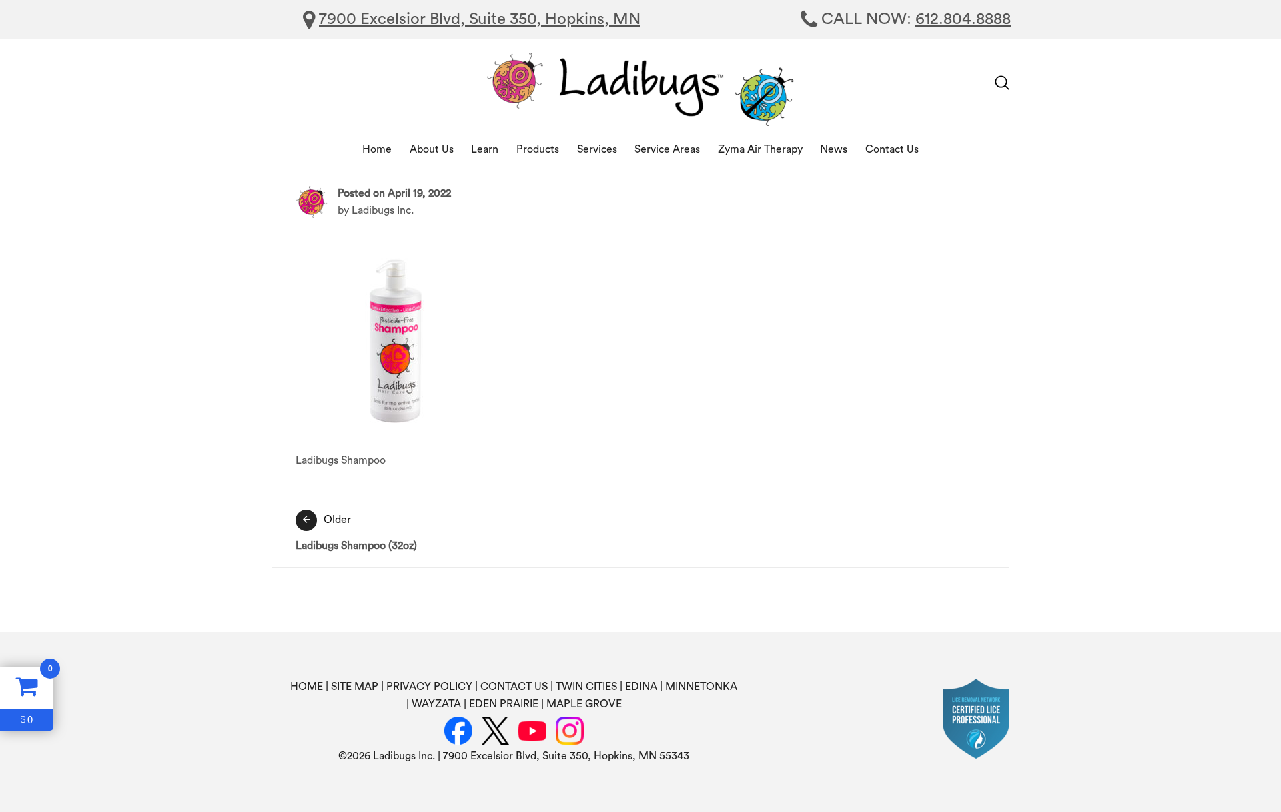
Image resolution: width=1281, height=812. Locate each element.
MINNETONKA (701, 686)
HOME (306, 686)
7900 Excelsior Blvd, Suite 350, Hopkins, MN (479, 19)
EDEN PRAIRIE (503, 704)
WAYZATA (436, 704)
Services (597, 149)
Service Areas (667, 149)
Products (537, 149)
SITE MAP (354, 686)
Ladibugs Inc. (383, 210)
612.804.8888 (963, 19)
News (833, 149)
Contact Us (892, 149)
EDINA (641, 686)
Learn (484, 149)
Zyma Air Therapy (760, 149)
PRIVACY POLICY (429, 686)
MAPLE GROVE (584, 704)
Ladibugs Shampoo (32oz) (356, 532)
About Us (432, 149)
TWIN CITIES (586, 686)
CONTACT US (514, 686)
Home (377, 149)
